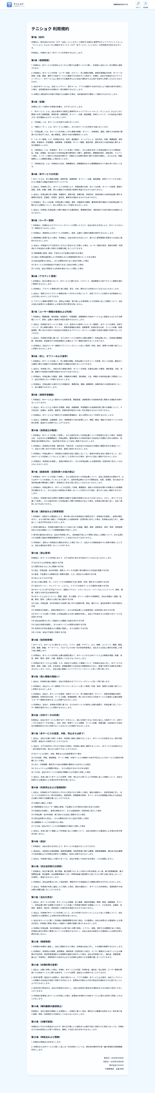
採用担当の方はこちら (120, 4)
